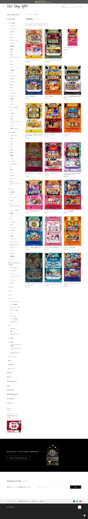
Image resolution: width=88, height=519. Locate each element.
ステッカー (13, 280)
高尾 (11, 181)
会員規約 (8, 417)
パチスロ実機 (11, 23)
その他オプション (14, 321)
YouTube (9, 408)
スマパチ (10, 291)
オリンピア (13, 197)
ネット (11, 90)
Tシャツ (12, 273)
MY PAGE (10, 398)
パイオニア (13, 93)
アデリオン (13, 26)
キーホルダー (13, 270)
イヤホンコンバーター (15, 307)
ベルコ (11, 101)
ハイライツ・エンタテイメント (15, 122)
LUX (11, 110)
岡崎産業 (12, 46)
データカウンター (14, 301)
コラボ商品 (10, 342)
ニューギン (13, 161)
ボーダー (12, 125)
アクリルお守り (14, 267)
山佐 (11, 87)
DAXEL (12, 78)
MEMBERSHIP (12, 394)
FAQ (8, 385)
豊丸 (11, 169)
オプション (10, 298)
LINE (8, 410)
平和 (11, 149)
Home (26, 14)
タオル (11, 283)
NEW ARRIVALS (13, 15)
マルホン (12, 175)
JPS (11, 73)
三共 (11, 61)
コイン (11, 313)
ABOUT (10, 372)
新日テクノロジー (14, 128)
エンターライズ (14, 40)
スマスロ (10, 189)
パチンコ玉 (13, 316)
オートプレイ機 (14, 310)
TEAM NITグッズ (14, 334)
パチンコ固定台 (14, 319)
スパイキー (13, 76)
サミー (11, 67)
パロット (10, 294)
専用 (9, 360)
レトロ (11, 116)
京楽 (11, 52)
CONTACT (10, 390)
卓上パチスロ (11, 368)
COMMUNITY (12, 381)
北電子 (11, 49)
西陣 (11, 119)
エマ (11, 34)
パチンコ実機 (11, 132)
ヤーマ (11, 104)
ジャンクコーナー (12, 356)
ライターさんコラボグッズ (15, 349)
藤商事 (11, 99)
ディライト (13, 81)
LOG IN (10, 403)
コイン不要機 (13, 304)
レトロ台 (10, 287)
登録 (76, 487)
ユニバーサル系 (14, 107)
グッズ (9, 325)
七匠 (11, 84)
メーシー (12, 172)
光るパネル (13, 328)
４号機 (11, 113)
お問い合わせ (34, 501)
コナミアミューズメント (15, 58)
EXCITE (12, 31)
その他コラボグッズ (15, 352)
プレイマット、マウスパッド (15, 276)
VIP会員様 (10, 364)
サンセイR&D (13, 164)
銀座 (11, 54)
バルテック (13, 96)
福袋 (11, 331)
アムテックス (13, 29)
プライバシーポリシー (11, 413)
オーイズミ (13, 43)
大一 (11, 167)
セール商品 (10, 338)
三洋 (11, 64)
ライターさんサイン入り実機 (15, 345)
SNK (11, 37)
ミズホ (11, 158)
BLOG (9, 377)
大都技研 (12, 70)
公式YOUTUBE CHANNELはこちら (18, 458)
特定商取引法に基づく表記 (12, 415)
